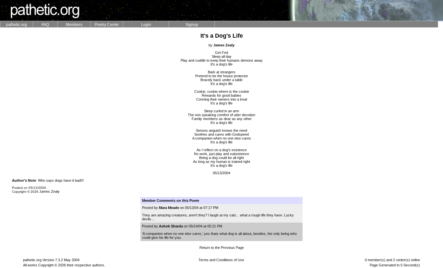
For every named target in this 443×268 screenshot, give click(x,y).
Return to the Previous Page (221, 248)
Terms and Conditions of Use (221, 260)
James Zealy (49, 191)
